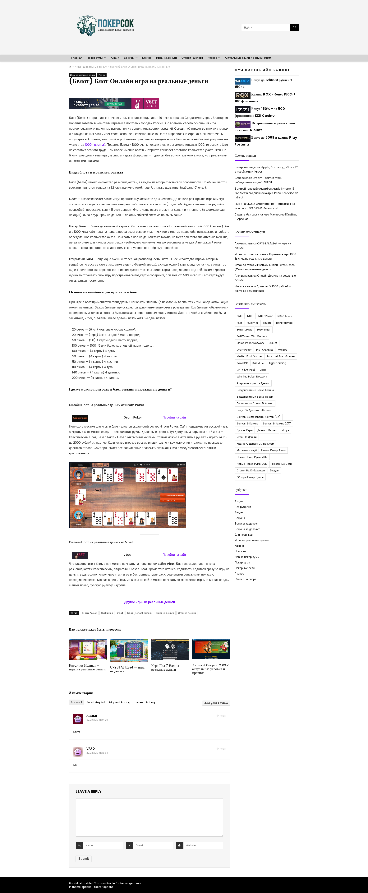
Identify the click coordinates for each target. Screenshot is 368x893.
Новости (240, 551)
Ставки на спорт (192, 58)
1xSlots (267, 323)
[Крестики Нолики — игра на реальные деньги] (88, 641)
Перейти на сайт (174, 417)
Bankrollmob (284, 323)
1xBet (250, 316)
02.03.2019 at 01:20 (97, 719)
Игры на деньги (166, 58)
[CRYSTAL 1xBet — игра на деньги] (129, 641)
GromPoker (244, 350)
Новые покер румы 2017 (252, 457)
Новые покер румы (273, 450)
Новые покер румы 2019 (252, 464)
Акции (115, 58)
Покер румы (95, 58)
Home (70, 67)
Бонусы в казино (247, 423)
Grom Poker (89, 613)
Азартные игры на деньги (253, 383)
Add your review (216, 703)
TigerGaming (277, 363)
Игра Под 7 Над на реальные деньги (165, 667)
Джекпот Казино (267, 430)
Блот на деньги (165, 613)
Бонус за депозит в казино (254, 410)
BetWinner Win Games (252, 336)
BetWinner (263, 329)
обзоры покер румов (250, 477)
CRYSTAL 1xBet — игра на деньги (127, 669)
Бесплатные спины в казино (255, 403)
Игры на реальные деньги (91, 67)
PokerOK (242, 363)
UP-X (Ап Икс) (246, 370)
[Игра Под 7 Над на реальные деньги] (170, 641)
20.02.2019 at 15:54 (97, 752)
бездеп (274, 470)
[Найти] (294, 27)
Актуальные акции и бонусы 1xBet (248, 58)
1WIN (239, 316)
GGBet (273, 343)
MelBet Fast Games (250, 356)
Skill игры (107, 613)
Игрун (285, 430)
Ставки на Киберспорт (251, 470)
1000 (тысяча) (95, 144)
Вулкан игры (245, 430)
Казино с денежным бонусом (255, 444)
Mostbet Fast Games (281, 356)
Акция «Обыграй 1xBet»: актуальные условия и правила (210, 669)
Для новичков (244, 535)
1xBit (239, 323)
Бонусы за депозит (247, 523)
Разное (212, 58)
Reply (222, 715)
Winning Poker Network (252, 376)
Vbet (120, 613)
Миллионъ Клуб (247, 450)
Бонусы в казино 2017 (277, 423)
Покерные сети (282, 464)
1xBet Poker (265, 316)
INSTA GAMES (264, 350)
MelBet (282, 350)
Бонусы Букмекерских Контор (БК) (258, 417)
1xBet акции (284, 316)
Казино (147, 58)
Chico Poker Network (250, 343)
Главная (76, 58)
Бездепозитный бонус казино (255, 390)
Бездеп (239, 512)
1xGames (253, 323)
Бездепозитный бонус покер (255, 397)
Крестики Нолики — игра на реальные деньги (87, 667)
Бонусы (129, 58)
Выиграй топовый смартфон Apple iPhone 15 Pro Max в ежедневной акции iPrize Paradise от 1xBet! (266, 193)
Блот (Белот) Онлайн (139, 613)
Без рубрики (243, 507)
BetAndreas (244, 329)
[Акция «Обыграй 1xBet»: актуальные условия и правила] (211, 641)
